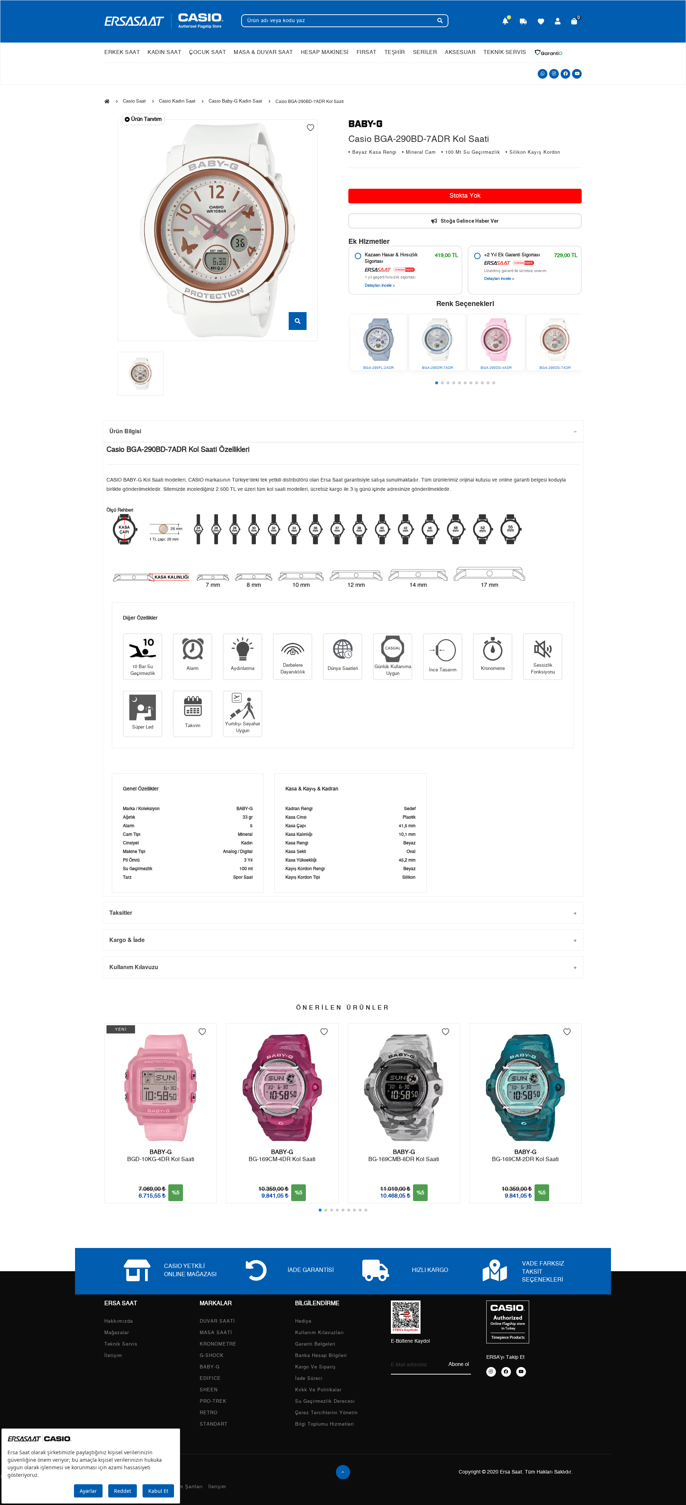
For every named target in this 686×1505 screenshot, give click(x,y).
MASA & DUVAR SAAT (263, 52)
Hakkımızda (118, 1321)
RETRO (209, 1413)
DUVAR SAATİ (217, 1321)
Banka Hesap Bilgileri (321, 1355)
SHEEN (209, 1390)
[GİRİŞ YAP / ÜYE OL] (558, 22)
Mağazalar (116, 1333)
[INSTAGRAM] (491, 1372)
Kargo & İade (127, 940)
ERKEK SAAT (122, 52)
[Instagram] (554, 74)
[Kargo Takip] (523, 22)
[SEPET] (574, 22)
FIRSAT (367, 52)
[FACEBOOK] (506, 1372)
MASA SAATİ (216, 1333)
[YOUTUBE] (521, 1372)
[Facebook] (565, 74)
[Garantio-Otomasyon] (548, 52)
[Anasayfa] (107, 102)
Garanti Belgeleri (315, 1344)
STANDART (214, 1424)
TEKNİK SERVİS (504, 52)
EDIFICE (210, 1378)
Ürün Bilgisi (125, 431)
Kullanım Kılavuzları (319, 1333)
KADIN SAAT (164, 52)
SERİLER (425, 52)
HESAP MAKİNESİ (325, 52)
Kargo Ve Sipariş (315, 1367)
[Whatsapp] (542, 74)
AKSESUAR (460, 52)
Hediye (303, 1321)
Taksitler (120, 912)
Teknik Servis (121, 1344)
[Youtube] (577, 74)
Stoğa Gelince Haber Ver (470, 221)
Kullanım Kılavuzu (133, 967)
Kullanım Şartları (182, 1487)
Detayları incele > (380, 285)
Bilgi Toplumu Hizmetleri (324, 1424)
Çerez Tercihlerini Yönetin (326, 1413)
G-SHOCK (212, 1355)
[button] (436, 382)
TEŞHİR (394, 52)
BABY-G (210, 1367)
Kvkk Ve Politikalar (318, 1390)
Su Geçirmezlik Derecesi (325, 1401)
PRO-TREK (213, 1401)
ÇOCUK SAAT (207, 52)
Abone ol (458, 1364)
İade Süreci (309, 1378)
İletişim (113, 1355)
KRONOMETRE (218, 1344)
